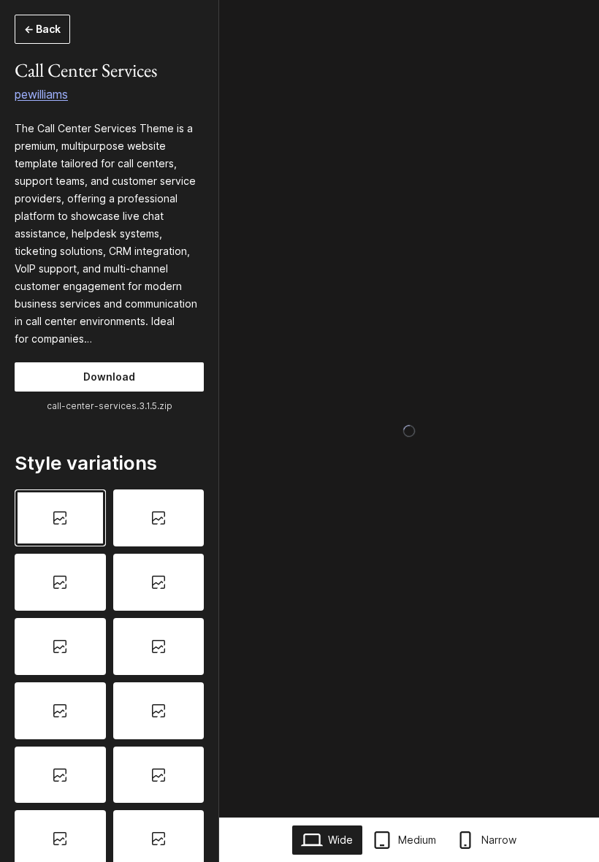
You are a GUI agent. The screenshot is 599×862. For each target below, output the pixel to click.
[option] (60, 517)
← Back (42, 29)
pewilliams (41, 94)
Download (109, 376)
